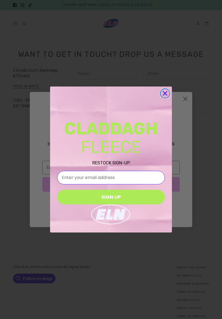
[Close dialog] (165, 93)
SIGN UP (111, 197)
